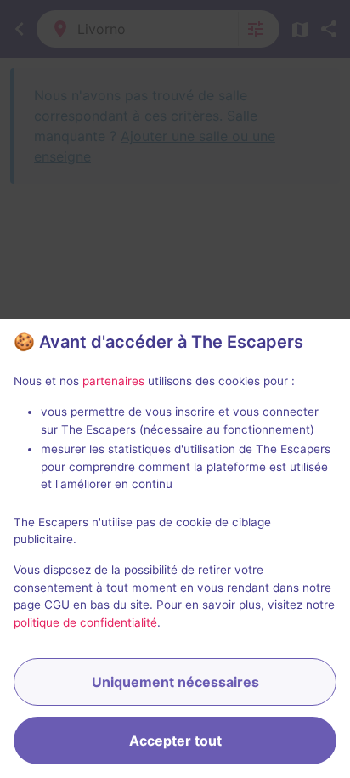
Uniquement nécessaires (175, 681)
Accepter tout (175, 740)
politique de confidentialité (85, 622)
